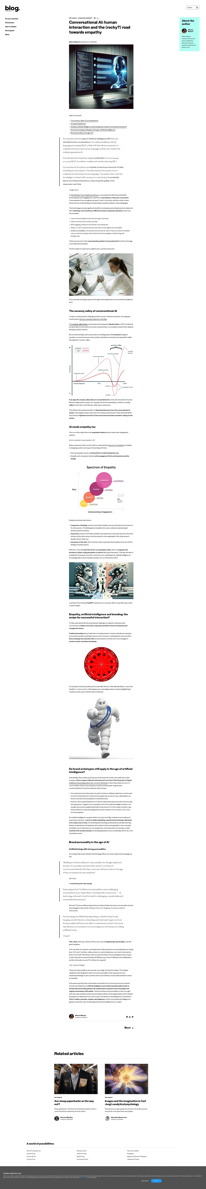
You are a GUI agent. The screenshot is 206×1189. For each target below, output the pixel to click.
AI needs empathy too (78, 124)
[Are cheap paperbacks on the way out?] (76, 1079)
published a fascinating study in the (88, 783)
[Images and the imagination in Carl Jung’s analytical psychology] (126, 1079)
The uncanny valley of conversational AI (84, 121)
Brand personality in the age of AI (82, 133)
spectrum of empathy (116, 445)
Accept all (156, 1180)
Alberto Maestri (74, 42)
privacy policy (83, 1177)
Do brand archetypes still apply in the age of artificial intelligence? (93, 130)
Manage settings (145, 1180)
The (78, 324)
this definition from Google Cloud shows (85, 195)
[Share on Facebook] (127, 1017)
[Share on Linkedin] (130, 1017)
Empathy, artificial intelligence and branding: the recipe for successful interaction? (99, 127)
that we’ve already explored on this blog (93, 319)
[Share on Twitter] (132, 1016)
